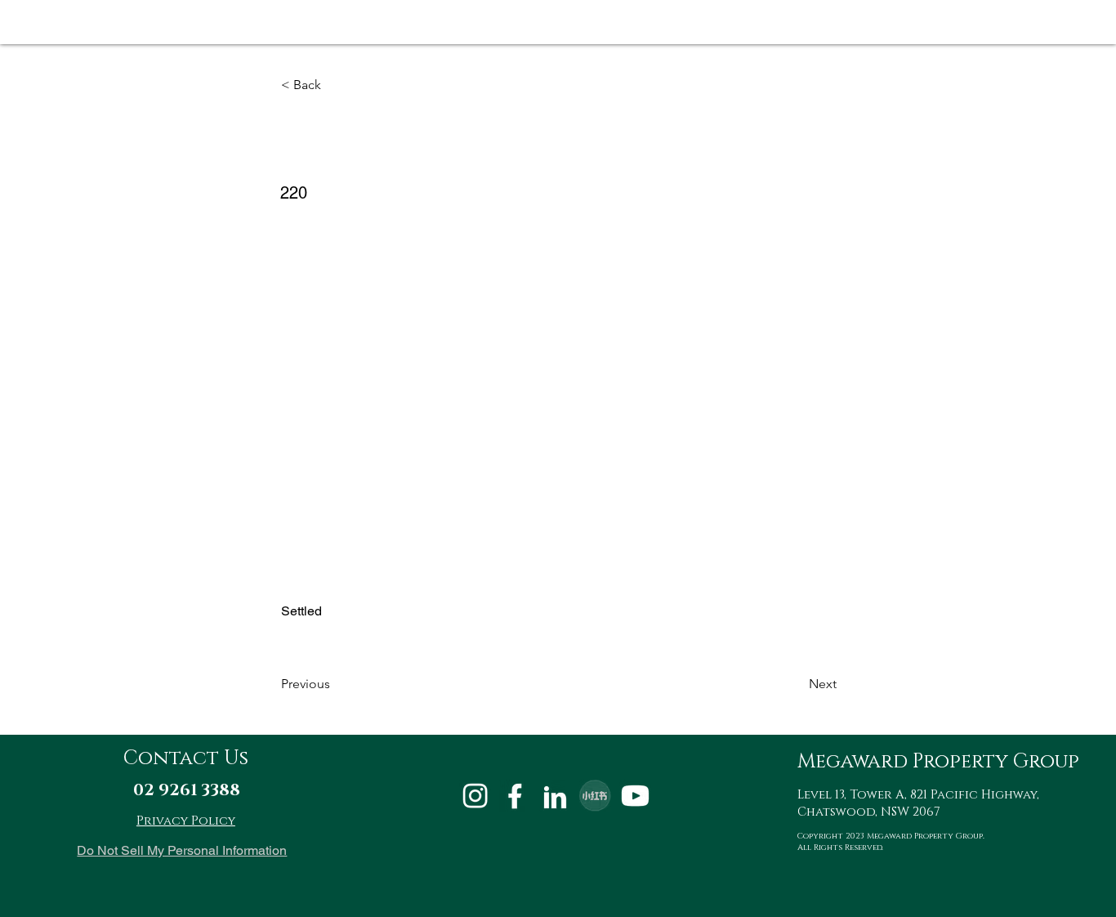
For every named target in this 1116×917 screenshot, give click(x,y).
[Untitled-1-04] (635, 796)
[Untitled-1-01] (475, 796)
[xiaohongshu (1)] (595, 796)
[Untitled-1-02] (515, 796)
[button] (335, 85)
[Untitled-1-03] (555, 796)
